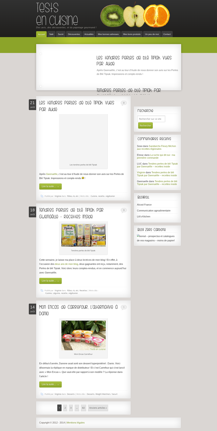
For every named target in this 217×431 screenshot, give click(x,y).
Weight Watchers (103, 394)
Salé (51, 34)
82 (83, 407)
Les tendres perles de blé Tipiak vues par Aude (134, 60)
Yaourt (115, 394)
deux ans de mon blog (66, 264)
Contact (167, 34)
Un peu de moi (152, 34)
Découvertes (74, 34)
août (32, 104)
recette (101, 196)
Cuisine (94, 196)
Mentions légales (76, 422)
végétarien (110, 196)
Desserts (71, 394)
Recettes (83, 290)
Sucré (60, 34)
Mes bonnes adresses (108, 34)
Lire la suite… (50, 186)
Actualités (88, 34)
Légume (56, 293)
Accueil (41, 34)
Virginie (58, 196)
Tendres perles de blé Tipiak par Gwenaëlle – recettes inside (129, 93)
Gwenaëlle (51, 174)
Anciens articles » (98, 407)
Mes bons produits (132, 34)
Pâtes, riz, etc (72, 196)
